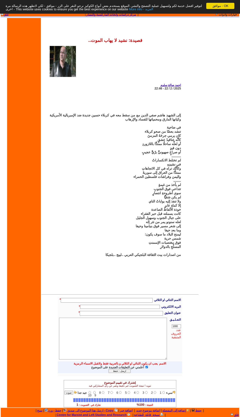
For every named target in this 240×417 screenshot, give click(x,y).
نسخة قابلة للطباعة (147, 414)
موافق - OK (220, 6)
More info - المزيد (141, 9)
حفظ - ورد (54, 410)
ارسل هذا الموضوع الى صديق (85, 410)
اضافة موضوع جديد (148, 410)
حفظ (198, 410)
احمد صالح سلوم (170, 85)
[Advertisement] (112, 101)
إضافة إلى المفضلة (174, 410)
